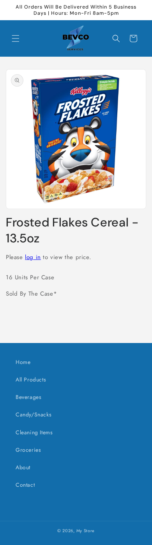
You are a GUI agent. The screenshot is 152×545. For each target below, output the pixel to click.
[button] (15, 38)
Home (23, 362)
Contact (25, 485)
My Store (85, 531)
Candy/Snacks (33, 414)
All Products (31, 379)
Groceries (28, 450)
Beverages (28, 397)
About (23, 467)
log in (33, 257)
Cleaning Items (34, 432)
